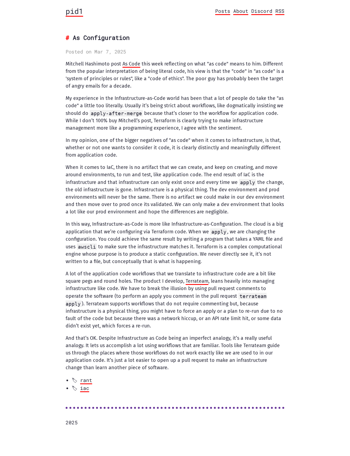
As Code (131, 64)
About (240, 11)
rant (86, 380)
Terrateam (197, 281)
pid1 (74, 11)
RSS (279, 11)
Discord (261, 11)
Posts (222, 11)
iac (84, 388)
